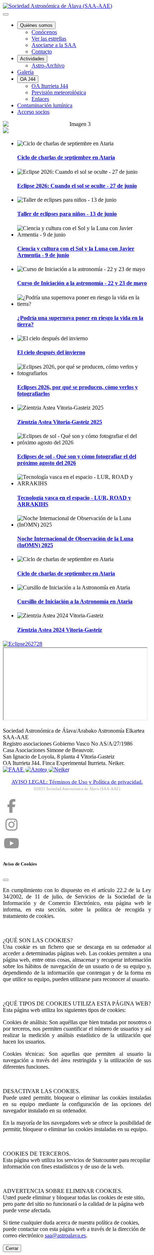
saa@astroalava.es (65, 1235)
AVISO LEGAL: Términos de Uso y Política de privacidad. (77, 782)
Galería (25, 72)
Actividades (32, 58)
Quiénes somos (36, 25)
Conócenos (44, 32)
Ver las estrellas (49, 39)
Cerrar (12, 1248)
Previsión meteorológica (59, 92)
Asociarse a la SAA (54, 45)
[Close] (6, 880)
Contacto (42, 51)
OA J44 (27, 79)
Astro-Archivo (48, 65)
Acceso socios (33, 112)
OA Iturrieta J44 (50, 86)
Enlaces (40, 99)
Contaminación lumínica (44, 105)
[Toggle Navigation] (6, 14)
